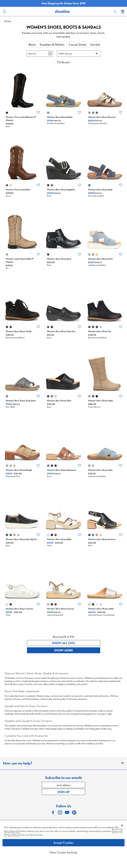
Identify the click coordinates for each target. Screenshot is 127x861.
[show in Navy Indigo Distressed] (97, 327)
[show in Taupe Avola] (93, 396)
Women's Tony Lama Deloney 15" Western (21, 119)
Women (7, 20)
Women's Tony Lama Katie (18, 189)
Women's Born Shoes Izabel (101, 608)
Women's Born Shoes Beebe (59, 117)
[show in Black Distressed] (7, 327)
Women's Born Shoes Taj (99, 331)
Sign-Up (63, 792)
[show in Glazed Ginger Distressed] (93, 327)
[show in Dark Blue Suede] (48, 113)
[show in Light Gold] (14, 466)
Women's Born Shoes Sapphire (61, 189)
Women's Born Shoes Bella (59, 539)
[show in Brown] (97, 113)
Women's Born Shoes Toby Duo (61, 331)
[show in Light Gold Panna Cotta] (55, 396)
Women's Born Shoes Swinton (102, 539)
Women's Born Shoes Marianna (61, 470)
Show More (75, 650)
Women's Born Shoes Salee (100, 400)
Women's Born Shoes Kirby (100, 258)
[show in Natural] (14, 535)
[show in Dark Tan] (55, 535)
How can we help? (17, 763)
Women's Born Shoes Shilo (59, 400)
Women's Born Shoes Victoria (19, 608)
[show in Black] (7, 113)
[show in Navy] (7, 396)
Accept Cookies (63, 842)
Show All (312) (75, 643)
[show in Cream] (89, 396)
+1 (100, 327)
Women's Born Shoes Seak (100, 189)
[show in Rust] (97, 535)
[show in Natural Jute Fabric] (11, 466)
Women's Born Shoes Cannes (60, 608)
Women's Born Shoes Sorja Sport (21, 400)
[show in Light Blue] (93, 113)
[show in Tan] (7, 254)
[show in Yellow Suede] (97, 254)
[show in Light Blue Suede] (89, 254)
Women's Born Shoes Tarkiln (19, 331)
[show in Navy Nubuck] (89, 185)
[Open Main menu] (4, 11)
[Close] (122, 825)
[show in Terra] (52, 327)
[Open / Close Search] (115, 11)
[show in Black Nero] (93, 604)
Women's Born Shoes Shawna (102, 117)
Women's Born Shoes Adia (100, 470)
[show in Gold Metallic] (89, 113)
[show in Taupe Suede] (93, 254)
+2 (18, 535)
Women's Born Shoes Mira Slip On (21, 539)
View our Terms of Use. (31, 834)
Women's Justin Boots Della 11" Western (20, 260)
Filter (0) (35, 53)
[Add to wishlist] (38, 113)
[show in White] (11, 185)
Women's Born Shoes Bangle (19, 470)
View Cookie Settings (63, 852)
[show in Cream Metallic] (97, 604)
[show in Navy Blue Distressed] (11, 327)
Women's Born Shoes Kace (59, 258)
